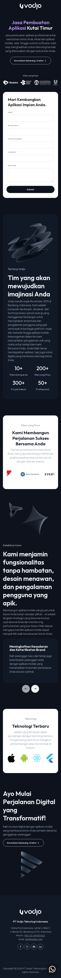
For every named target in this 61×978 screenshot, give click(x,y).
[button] (35, 689)
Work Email (13, 125)
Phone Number (15, 139)
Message (12, 165)
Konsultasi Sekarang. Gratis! (29, 60)
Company (12, 152)
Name (10, 112)
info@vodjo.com (34, 939)
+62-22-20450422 (34, 935)
